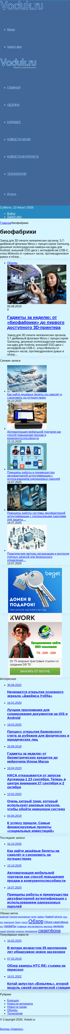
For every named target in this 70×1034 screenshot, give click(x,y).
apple (34, 917)
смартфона (49, 930)
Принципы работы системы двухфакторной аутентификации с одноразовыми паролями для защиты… (36, 516)
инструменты (35, 926)
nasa (65, 917)
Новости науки (17, 1006)
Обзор (35, 921)
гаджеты (10, 926)
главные (22, 926)
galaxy (41, 916)
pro (1, 922)
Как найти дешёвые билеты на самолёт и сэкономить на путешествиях (34, 396)
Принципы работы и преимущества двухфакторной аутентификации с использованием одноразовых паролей (33, 475)
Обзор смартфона (56, 922)
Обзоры (12, 1010)
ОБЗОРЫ (13, 104)
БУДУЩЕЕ (14, 122)
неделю (58, 926)
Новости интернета (23, 156)
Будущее (13, 1000)
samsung (9, 922)
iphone (58, 916)
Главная (5, 222)
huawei (49, 916)
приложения (31, 931)
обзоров (10, 931)
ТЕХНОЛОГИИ (17, 173)
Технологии (15, 1013)
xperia (25, 922)
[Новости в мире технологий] (22, 9)
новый (3, 931)
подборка (20, 931)
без (1, 926)
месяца (48, 926)
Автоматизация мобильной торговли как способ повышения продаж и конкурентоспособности (34, 435)
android (4, 916)
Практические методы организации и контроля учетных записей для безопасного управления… (38, 557)
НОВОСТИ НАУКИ (19, 139)
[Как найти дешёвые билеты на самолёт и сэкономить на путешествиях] (27, 391)
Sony (18, 922)
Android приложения (19, 917)
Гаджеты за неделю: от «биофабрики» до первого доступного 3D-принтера (35, 322)
